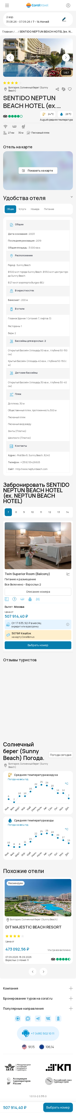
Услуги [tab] (22, 209)
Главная (7, 31)
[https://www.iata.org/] (17, 1070)
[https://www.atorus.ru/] (17, 1084)
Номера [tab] (35, 209)
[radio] (4, 83)
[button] (32, 972)
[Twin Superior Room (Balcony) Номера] (38, 545)
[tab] (38, 198)
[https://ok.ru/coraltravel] (58, 1018)
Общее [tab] (10, 209)
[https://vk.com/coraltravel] (48, 1018)
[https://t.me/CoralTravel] (38, 1018)
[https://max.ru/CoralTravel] (28, 1018)
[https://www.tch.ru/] (58, 1070)
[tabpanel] (38, 346)
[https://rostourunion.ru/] (58, 1084)
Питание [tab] (49, 209)
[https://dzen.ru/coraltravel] (18, 1018)
